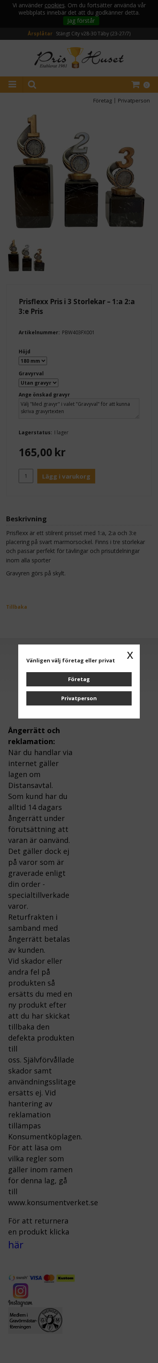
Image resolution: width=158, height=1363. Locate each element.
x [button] (130, 654)
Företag (79, 679)
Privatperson (79, 698)
